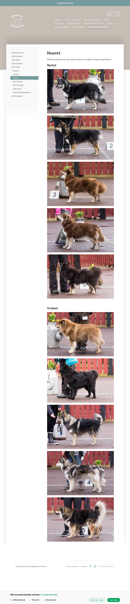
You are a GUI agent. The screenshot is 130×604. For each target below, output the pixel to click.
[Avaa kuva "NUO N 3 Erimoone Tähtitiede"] (80, 184)
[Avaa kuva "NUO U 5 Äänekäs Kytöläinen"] (80, 519)
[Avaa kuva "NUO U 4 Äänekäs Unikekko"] (80, 473)
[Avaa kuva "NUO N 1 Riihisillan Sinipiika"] (80, 91)
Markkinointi (51, 600)
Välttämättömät (19, 600)
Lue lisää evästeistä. (49, 595)
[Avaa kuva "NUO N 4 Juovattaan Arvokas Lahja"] (80, 230)
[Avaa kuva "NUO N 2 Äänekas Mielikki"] (80, 138)
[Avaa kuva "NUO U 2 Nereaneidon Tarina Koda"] (80, 380)
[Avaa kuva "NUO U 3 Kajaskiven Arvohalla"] (80, 427)
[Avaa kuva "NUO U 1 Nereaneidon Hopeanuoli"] (80, 334)
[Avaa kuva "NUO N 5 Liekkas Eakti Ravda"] (80, 276)
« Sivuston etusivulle (65, 3)
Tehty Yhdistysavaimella (106, 566)
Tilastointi (35, 600)
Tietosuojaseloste (72, 566)
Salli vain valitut (97, 600)
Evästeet (84, 566)
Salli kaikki (113, 600)
